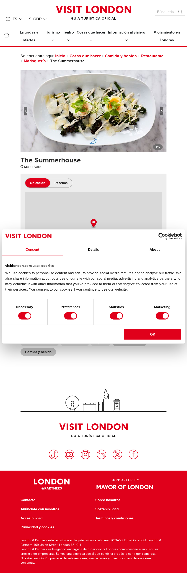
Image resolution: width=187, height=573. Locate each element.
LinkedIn (101, 454)
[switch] (70, 316)
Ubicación (37, 182)
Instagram (85, 454)
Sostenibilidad (107, 509)
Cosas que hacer (85, 56)
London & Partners (52, 484)
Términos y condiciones (114, 518)
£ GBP (35, 19)
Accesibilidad (31, 518)
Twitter (117, 454)
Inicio (60, 56)
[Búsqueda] (181, 11)
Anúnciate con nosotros (40, 509)
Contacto (28, 500)
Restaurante (152, 56)
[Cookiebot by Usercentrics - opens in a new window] (162, 236)
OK (152, 334)
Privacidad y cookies (37, 527)
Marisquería (35, 61)
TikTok (53, 454)
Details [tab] (93, 249)
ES (15, 19)
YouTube (69, 454)
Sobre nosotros (107, 500)
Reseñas (61, 182)
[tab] (37, 183)
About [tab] (155, 249)
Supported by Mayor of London (124, 484)
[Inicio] (6, 36)
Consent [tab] (32, 249)
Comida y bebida (121, 56)
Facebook (133, 454)
